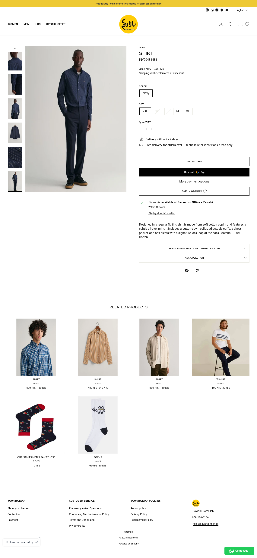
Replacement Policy (142, 519)
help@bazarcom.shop (205, 523)
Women (13, 24)
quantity (145, 122)
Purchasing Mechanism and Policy (89, 514)
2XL (145, 111)
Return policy (138, 508)
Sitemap (128, 532)
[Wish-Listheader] (247, 24)
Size (141, 104)
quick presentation (36, 371)
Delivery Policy (139, 514)
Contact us (14, 514)
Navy (146, 93)
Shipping (144, 73)
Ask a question (194, 257)
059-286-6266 (200, 517)
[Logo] (128, 24)
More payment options (194, 181)
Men (26, 24)
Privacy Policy (77, 525)
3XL (157, 111)
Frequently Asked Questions (85, 508)
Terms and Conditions (81, 519)
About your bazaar (18, 508)
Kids (38, 24)
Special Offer (55, 24)
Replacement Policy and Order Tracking (194, 248)
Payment (13, 519)
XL (188, 111)
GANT (142, 47)
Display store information (161, 213)
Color (143, 86)
